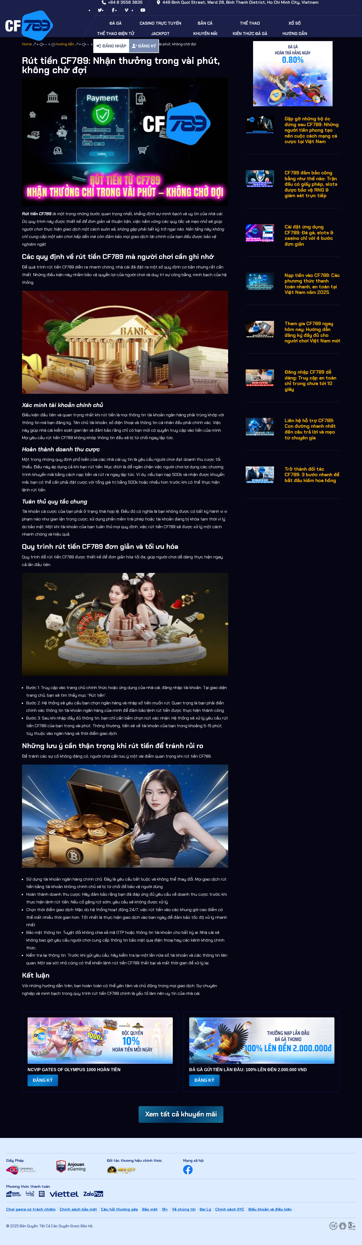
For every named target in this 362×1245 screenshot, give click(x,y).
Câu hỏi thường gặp (119, 1209)
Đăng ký (146, 46)
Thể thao (250, 23)
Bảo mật (150, 1209)
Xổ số (295, 23)
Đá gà (115, 23)
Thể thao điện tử (115, 33)
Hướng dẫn (294, 33)
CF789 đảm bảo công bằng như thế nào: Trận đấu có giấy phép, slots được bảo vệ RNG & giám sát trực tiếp (311, 184)
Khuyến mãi (205, 33)
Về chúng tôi (184, 1209)
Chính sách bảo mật (78, 1209)
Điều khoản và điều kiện (270, 1209)
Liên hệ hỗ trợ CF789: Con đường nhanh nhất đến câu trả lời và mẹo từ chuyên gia (310, 429)
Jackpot (160, 33)
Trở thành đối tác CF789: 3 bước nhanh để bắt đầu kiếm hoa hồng (312, 475)
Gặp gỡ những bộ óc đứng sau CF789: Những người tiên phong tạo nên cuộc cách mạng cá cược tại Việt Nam (312, 130)
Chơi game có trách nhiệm (31, 1209)
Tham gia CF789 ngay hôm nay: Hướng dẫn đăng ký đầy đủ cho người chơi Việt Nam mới (312, 332)
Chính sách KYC (229, 1209)
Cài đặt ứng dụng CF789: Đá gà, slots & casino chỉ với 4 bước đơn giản (309, 235)
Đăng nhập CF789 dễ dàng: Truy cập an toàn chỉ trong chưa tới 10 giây (310, 380)
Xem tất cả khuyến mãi (181, 1114)
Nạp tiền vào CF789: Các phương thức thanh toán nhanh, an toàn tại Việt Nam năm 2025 (312, 284)
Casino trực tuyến (160, 23)
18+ (165, 1209)
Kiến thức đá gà (250, 33)
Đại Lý (205, 1209)
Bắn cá (205, 23)
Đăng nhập (113, 46)
